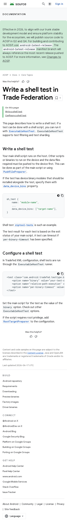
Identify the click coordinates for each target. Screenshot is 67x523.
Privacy (60, 504)
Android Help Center (13, 465)
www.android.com (12, 476)
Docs (14, 75)
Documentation (14, 14)
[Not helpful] (28, 81)
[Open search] (44, 4)
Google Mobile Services (15, 481)
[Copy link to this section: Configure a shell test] (45, 254)
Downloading (9, 391)
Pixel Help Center (11, 471)
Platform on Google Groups (17, 441)
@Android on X (10, 420)
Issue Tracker (9, 492)
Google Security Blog (13, 436)
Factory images (11, 401)
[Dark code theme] (58, 195)
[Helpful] (23, 81)
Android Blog (9, 431)
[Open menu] (5, 4)
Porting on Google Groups (16, 452)
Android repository (12, 380)
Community (28, 504)
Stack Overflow (11, 486)
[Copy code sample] (62, 195)
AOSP (5, 75)
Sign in (59, 3)
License (50, 504)
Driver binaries (10, 407)
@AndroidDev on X (12, 426)
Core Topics (27, 75)
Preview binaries (11, 396)
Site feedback (12, 509)
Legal (39, 504)
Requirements (10, 386)
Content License (35, 353)
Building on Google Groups (16, 447)
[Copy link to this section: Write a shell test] (37, 149)
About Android (10, 504)
